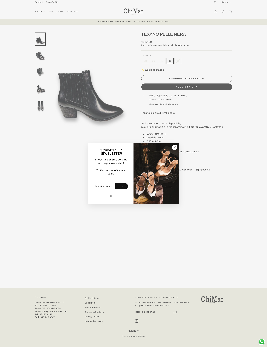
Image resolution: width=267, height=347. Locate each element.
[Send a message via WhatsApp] (262, 342)
